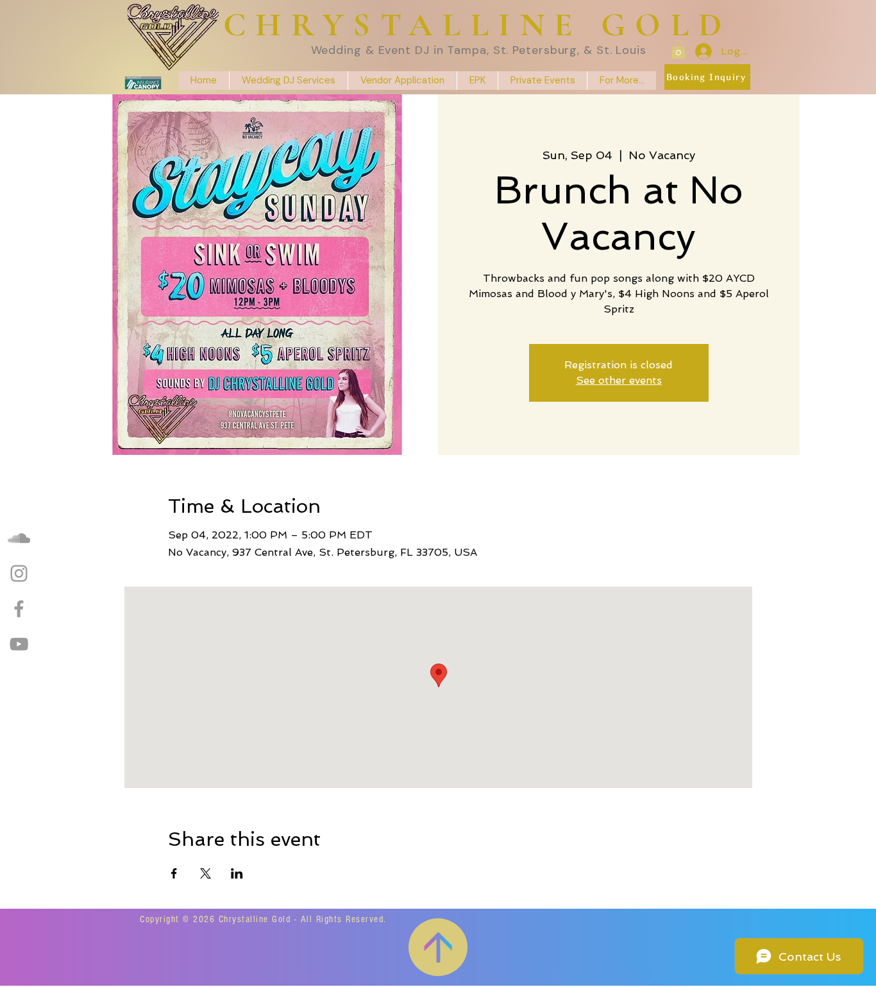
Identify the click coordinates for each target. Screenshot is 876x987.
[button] (678, 49)
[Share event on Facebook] (174, 873)
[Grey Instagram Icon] (19, 573)
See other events (619, 380)
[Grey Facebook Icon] (19, 608)
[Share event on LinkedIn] (237, 873)
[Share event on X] (205, 873)
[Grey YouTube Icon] (19, 644)
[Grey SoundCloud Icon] (19, 538)
